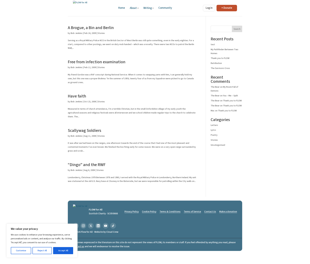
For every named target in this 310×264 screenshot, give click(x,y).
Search (237, 29)
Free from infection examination (96, 62)
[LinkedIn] (98, 226)
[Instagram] (83, 226)
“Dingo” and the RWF (87, 165)
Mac (213, 110)
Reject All (42, 250)
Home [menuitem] (121, 8)
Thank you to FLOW (220, 58)
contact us (78, 246)
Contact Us (210, 211)
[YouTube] (105, 226)
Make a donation (228, 211)
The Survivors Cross (220, 68)
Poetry (214, 135)
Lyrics (213, 130)
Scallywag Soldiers (84, 130)
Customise (21, 250)
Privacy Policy (131, 211)
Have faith (77, 96)
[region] (42, 241)
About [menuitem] (134, 8)
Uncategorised (218, 145)
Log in (209, 8)
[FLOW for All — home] (80, 8)
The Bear (215, 87)
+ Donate (226, 8)
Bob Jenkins (76, 33)
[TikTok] (113, 226)
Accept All (63, 250)
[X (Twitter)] (91, 226)
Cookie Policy (149, 211)
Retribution (216, 63)
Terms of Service (192, 211)
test (213, 44)
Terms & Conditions (170, 211)
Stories (101, 33)
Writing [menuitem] (148, 8)
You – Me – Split (230, 95)
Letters (214, 125)
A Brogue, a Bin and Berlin (91, 28)
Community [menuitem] (165, 8)
